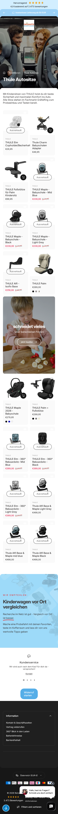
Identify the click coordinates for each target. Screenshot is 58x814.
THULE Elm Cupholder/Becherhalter (18, 144)
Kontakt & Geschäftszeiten (19, 722)
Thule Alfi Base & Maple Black (41, 554)
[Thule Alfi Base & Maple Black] (42, 533)
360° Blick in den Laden (17, 731)
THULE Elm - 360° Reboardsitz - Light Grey (15, 508)
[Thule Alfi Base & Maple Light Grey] (42, 486)
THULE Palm (39, 283)
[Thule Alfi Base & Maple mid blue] (15, 533)
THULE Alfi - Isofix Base (12, 285)
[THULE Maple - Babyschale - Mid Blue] (42, 169)
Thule (8, 139)
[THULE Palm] (42, 263)
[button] (13, 799)
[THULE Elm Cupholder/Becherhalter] (15, 122)
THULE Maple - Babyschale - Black (13, 239)
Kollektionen (14, 73)
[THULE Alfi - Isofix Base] (15, 263)
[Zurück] (4, 12)
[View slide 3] (31, 680)
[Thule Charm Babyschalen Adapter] (42, 122)
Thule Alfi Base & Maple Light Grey (41, 507)
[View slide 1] (23, 680)
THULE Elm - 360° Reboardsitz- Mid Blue (15, 461)
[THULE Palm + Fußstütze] (42, 387)
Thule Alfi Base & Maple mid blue (14, 554)
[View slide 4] (34, 680)
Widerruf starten (29, 694)
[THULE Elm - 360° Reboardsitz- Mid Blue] (15, 439)
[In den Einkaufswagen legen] (50, 130)
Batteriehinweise (14, 735)
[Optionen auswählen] (50, 271)
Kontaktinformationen (29, 801)
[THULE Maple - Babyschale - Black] (15, 216)
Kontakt (29, 673)
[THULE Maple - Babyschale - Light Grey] (42, 216)
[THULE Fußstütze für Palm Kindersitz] (15, 169)
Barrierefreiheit (13, 740)
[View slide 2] (27, 680)
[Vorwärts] (54, 12)
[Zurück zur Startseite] (4, 73)
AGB (35, 797)
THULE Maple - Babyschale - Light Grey (40, 239)
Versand (42, 797)
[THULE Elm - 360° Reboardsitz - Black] (42, 439)
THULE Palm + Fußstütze (40, 409)
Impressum (51, 797)
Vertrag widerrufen (15, 727)
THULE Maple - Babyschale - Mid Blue (42, 192)
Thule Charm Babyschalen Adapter (39, 145)
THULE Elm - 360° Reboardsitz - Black (42, 461)
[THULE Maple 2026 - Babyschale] (15, 387)
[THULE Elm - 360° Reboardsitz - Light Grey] (15, 486)
